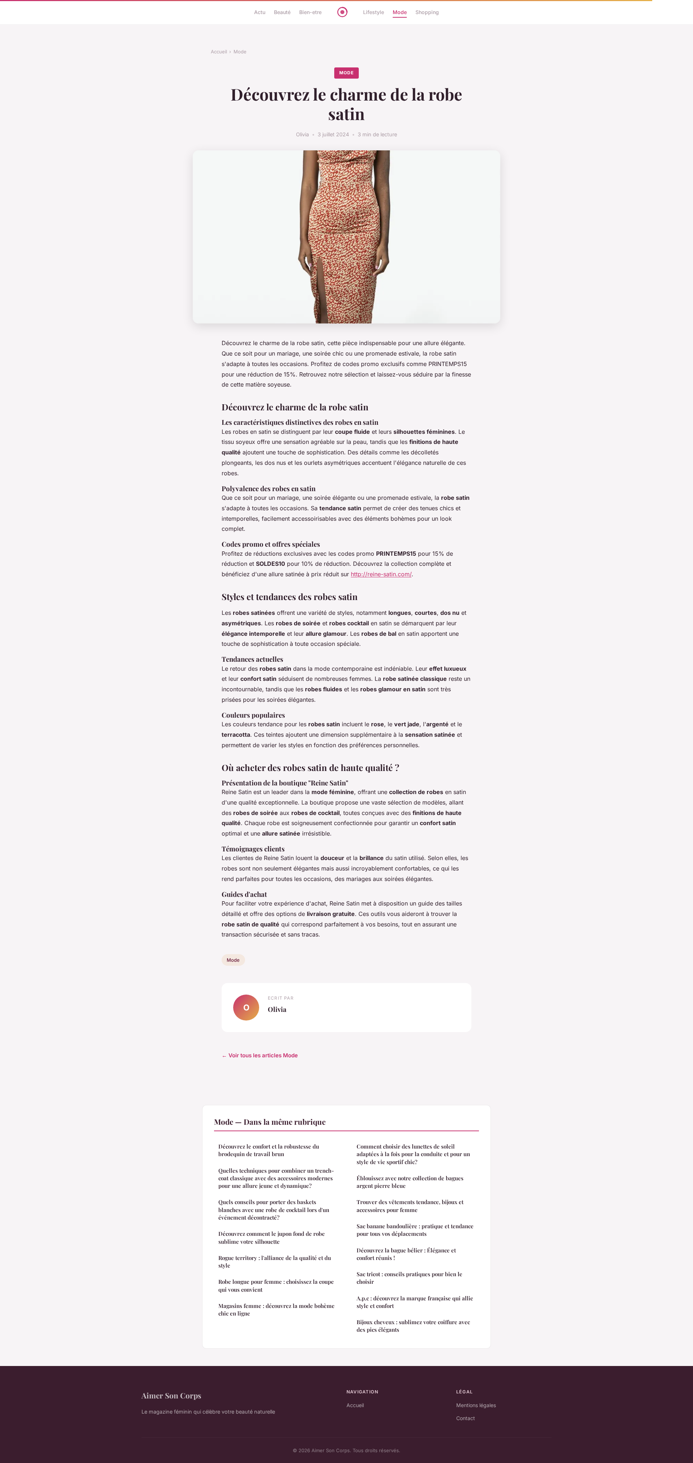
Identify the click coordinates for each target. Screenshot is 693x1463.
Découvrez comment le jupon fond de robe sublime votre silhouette (271, 1237)
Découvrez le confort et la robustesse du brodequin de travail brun (268, 1150)
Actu (259, 12)
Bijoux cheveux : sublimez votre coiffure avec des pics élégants (413, 1325)
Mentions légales (476, 1405)
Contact (465, 1418)
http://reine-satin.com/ (381, 574)
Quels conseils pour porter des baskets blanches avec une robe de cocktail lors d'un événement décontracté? (273, 1209)
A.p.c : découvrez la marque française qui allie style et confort (415, 1302)
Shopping (427, 12)
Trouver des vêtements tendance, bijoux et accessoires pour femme (410, 1205)
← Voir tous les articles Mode (260, 1055)
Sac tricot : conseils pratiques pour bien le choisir (409, 1277)
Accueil (219, 51)
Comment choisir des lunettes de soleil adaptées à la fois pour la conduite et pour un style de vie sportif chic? (413, 1154)
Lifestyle (373, 12)
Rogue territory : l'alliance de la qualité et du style (274, 1261)
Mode (400, 12)
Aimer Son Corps (171, 1395)
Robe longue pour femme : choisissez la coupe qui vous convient (276, 1285)
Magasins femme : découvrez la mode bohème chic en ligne (276, 1309)
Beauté (282, 12)
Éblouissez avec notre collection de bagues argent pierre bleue (410, 1182)
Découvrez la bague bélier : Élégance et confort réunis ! (406, 1254)
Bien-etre (310, 12)
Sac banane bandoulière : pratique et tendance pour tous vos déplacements (415, 1229)
